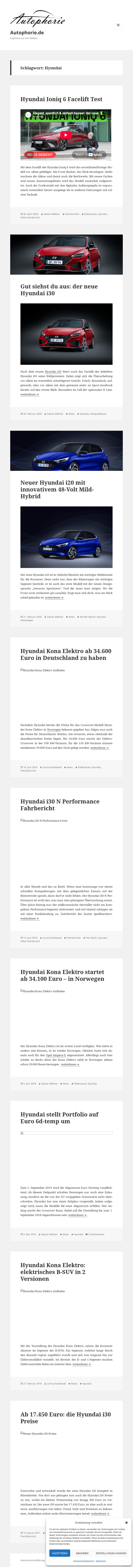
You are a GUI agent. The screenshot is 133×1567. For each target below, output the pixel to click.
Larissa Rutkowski (52, 767)
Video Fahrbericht (30, 217)
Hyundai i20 (53, 371)
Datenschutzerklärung (83, 1561)
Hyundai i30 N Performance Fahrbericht (60, 804)
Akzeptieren (59, 1553)
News (72, 413)
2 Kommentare (96, 1234)
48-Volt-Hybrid (87, 616)
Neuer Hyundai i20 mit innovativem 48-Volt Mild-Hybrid (57, 489)
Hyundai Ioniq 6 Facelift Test (61, 99)
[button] (126, 1522)
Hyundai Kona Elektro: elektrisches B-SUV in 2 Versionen (52, 1271)
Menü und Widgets (118, 29)
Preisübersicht (28, 770)
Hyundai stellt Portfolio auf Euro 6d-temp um (59, 1117)
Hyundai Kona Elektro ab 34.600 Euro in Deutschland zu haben (65, 654)
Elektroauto (90, 214)
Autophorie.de (27, 32)
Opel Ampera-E (56, 1055)
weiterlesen (30, 394)
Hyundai (102, 214)
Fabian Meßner (51, 214)
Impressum (101, 1561)
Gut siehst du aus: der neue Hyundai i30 (59, 289)
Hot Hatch (91, 937)
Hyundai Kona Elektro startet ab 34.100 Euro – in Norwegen (62, 975)
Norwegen (54, 729)
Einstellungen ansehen (111, 1553)
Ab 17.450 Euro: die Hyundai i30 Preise (65, 1417)
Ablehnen (82, 1553)
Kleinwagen (26, 620)
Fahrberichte (72, 214)
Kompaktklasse (98, 413)
